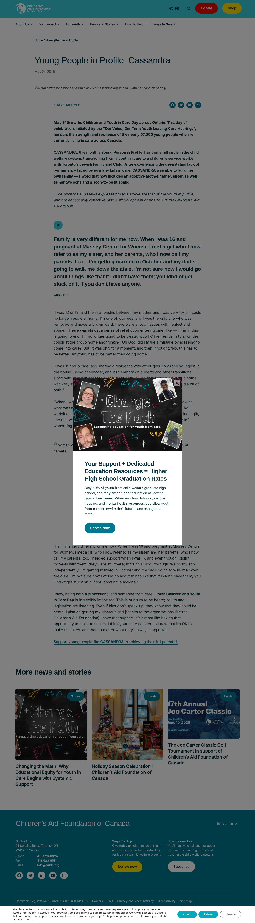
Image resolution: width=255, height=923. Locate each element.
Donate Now (100, 528)
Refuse (208, 914)
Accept (187, 914)
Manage (230, 914)
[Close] (177, 383)
